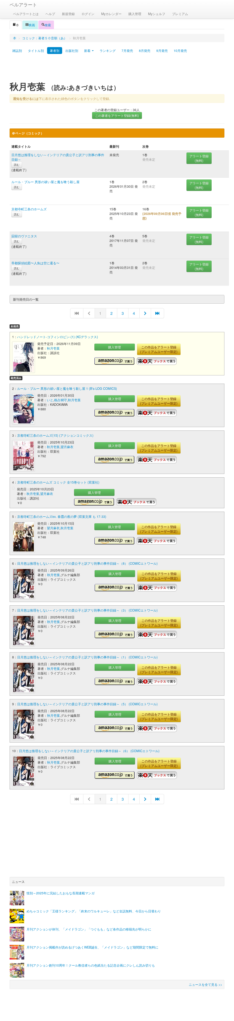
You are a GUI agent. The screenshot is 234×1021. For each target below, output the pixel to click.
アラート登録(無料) (199, 158)
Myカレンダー (111, 13)
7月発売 (127, 50)
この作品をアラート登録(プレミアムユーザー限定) (159, 349)
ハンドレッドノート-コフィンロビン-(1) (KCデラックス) (57, 336)
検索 (48, 25)
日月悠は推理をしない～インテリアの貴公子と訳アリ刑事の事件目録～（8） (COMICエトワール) (87, 563)
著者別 (54, 50)
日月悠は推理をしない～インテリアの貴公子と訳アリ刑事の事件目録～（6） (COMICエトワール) (89, 750)
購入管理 (134, 13)
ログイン (88, 13)
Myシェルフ (156, 13)
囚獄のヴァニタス (24, 236)
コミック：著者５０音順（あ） (44, 38)
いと (50, 400)
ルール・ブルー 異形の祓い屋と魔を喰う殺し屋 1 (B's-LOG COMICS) (67, 388)
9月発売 (162, 50)
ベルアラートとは (26, 13)
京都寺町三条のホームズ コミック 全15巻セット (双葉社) (58, 482)
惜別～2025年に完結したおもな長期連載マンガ (61, 893)
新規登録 (68, 13)
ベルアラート (23, 4)
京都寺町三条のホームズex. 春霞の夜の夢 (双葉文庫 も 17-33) (61, 516)
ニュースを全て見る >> (205, 984)
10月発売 (180, 50)
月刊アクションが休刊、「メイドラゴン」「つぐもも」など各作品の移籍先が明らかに (89, 929)
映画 (32, 25)
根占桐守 (60, 400)
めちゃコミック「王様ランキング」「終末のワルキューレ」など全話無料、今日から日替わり (94, 911)
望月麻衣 (67, 446)
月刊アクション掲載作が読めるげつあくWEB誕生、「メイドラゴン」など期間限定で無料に (92, 947)
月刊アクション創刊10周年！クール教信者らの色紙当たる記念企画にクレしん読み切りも (91, 965)
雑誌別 (17, 50)
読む (16, 164)
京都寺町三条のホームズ (29, 209)
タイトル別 (36, 50)
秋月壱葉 (53, 348)
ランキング (108, 50)
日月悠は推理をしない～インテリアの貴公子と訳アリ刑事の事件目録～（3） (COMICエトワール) (87, 610)
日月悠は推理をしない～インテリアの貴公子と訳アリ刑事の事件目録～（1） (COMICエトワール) (87, 657)
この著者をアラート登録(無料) (117, 115)
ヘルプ (50, 13)
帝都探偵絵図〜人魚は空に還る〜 (35, 263)
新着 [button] (87, 50)
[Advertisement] (117, 69)
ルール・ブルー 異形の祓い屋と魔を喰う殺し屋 (45, 181)
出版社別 (71, 50)
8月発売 (144, 50)
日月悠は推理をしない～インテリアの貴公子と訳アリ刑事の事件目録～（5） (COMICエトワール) (87, 704)
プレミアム (180, 13)
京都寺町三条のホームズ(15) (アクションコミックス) (55, 435)
